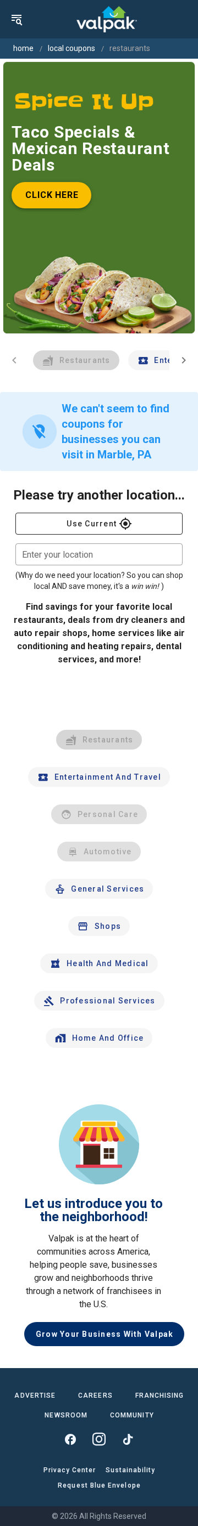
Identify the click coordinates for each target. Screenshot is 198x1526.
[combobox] (99, 554)
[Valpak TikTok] (128, 1439)
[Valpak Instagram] (99, 1439)
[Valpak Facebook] (70, 1439)
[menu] (16, 19)
